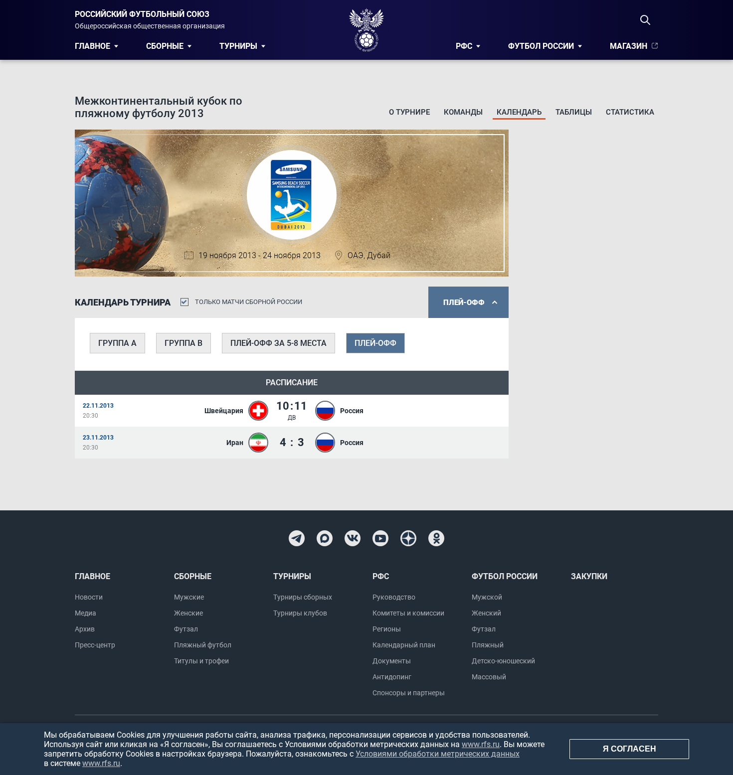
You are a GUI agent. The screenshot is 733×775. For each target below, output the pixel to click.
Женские (188, 613)
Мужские (189, 597)
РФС (464, 46)
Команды (463, 112)
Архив (85, 629)
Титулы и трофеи (201, 661)
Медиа (85, 613)
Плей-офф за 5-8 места (278, 343)
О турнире (409, 112)
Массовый (489, 677)
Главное (92, 46)
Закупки (589, 576)
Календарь (519, 112)
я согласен (629, 749)
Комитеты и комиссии (408, 613)
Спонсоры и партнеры (408, 693)
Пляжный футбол (202, 645)
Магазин (628, 46)
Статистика (630, 112)
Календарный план (403, 645)
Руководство (393, 597)
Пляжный (488, 645)
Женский (486, 613)
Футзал (186, 629)
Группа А (117, 343)
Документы (391, 661)
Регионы (386, 629)
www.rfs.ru (481, 744)
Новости (89, 597)
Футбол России (541, 46)
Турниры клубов (300, 613)
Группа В (183, 343)
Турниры (238, 46)
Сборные (164, 46)
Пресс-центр (95, 645)
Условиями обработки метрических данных (438, 754)
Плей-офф (375, 343)
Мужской (487, 597)
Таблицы (573, 112)
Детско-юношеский (503, 661)
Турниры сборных (302, 597)
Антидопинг (391, 677)
